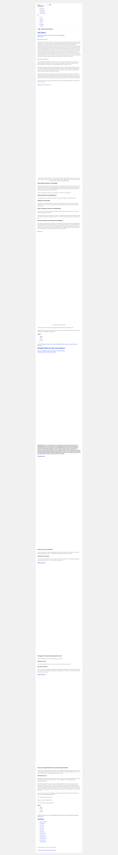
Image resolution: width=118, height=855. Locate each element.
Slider (48, 344)
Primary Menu (40, 6)
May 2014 (42, 828)
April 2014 (42, 830)
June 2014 (42, 826)
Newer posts (40, 816)
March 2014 (42, 831)
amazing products (52, 327)
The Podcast (42, 13)
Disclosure (42, 24)
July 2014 (42, 825)
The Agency (42, 11)
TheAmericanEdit (61, 35)
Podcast (41, 20)
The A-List (42, 8)
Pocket (41, 340)
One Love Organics (49, 447)
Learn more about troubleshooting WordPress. (46, 850)
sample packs (47, 794)
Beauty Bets (60, 445)
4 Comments (75, 815)
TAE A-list (49, 802)
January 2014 (42, 835)
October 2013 (43, 839)
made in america (65, 344)
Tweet (41, 338)
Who (56, 344)
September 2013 (43, 841)
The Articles (42, 9)
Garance (43, 797)
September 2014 (43, 821)
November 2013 (43, 838)
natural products (73, 344)
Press (41, 22)
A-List (41, 17)
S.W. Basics (41, 32)
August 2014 (42, 823)
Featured (44, 344)
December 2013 (43, 836)
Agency (41, 19)
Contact (41, 25)
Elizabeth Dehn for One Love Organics (51, 348)
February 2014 (43, 833)
